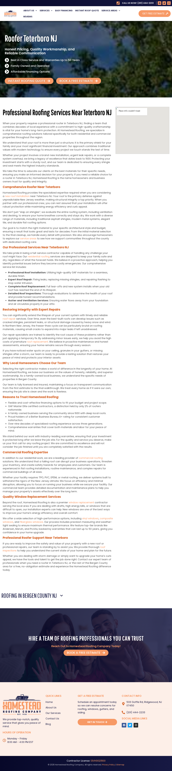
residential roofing (39, 256)
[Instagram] (169, 3)
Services (45, 10)
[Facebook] (159, 3)
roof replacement (37, 341)
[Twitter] (164, 3)
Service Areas (109, 10)
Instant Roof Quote (87, 10)
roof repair (9, 318)
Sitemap (120, 764)
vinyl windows (90, 518)
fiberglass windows (31, 522)
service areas (28, 238)
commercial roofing (91, 458)
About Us (28, 10)
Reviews (27, 16)
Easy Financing (64, 10)
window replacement (81, 502)
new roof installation (17, 196)
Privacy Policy (108, 764)
